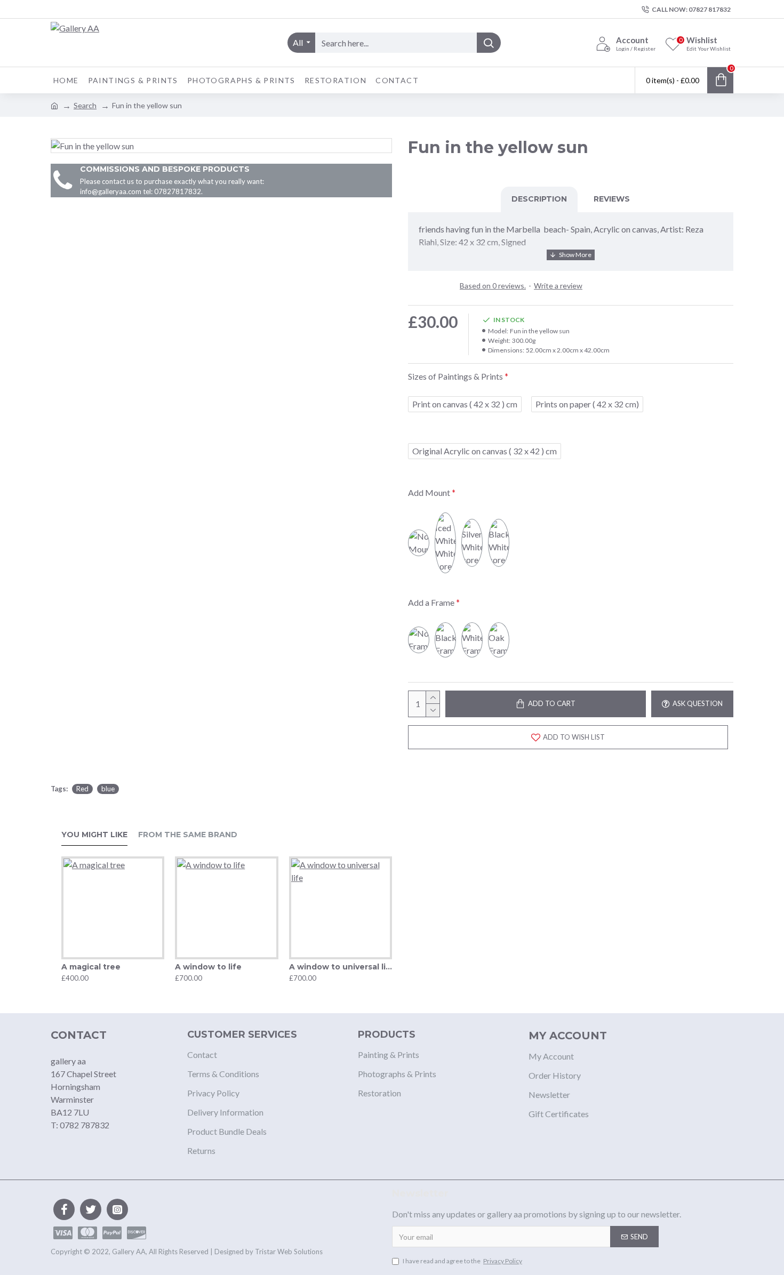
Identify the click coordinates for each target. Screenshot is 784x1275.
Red (82, 788)
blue (108, 788)
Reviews (612, 199)
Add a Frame (431, 602)
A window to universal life (340, 967)
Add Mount (429, 492)
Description (539, 199)
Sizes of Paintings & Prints (455, 376)
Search (85, 105)
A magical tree (91, 967)
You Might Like (94, 834)
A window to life (208, 967)
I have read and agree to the (462, 1261)
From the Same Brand (187, 834)
